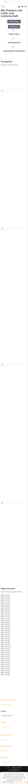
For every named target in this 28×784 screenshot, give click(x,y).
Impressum (21, 772)
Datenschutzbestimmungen (10, 772)
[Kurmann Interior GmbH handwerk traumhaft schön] (14, 2)
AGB (8, 767)
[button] (14, 677)
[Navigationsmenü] (3, 6)
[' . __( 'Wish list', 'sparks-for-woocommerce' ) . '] (22, 6)
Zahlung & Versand (16, 767)
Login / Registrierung (14, 770)
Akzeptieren (18, 782)
